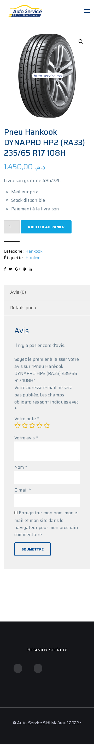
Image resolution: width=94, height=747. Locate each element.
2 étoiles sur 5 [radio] (25, 425)
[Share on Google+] (17, 269)
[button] (81, 41)
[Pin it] (24, 269)
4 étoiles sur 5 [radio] (39, 425)
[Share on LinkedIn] (30, 269)
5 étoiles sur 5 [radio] (47, 425)
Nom (20, 467)
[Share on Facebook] (5, 269)
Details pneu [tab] (23, 307)
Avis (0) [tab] (18, 292)
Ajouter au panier (46, 227)
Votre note (26, 418)
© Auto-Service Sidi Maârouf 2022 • (47, 722)
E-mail (22, 490)
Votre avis (26, 437)
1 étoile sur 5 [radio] (17, 425)
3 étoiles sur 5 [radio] (32, 425)
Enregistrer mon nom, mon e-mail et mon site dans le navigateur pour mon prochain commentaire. (46, 523)
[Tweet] (10, 269)
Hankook (34, 251)
